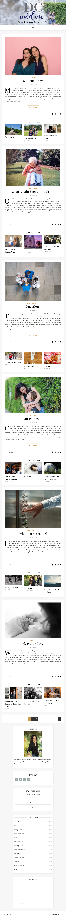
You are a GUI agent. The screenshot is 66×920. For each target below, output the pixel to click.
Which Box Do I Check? (32, 366)
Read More (33, 107)
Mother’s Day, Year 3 (12, 587)
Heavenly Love (33, 643)
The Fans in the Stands (13, 362)
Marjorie (10, 114)
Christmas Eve (49, 366)
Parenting (33, 188)
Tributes (16, 861)
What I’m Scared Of (33, 534)
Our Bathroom (33, 419)
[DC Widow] (33, 11)
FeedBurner (36, 807)
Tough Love (28, 477)
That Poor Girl (10, 137)
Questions (33, 306)
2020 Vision (28, 251)
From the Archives (19, 834)
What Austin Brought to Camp (33, 191)
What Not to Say (33, 303)
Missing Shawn (18, 845)
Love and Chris (18, 842)
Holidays (17, 838)
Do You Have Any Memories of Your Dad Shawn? (13, 704)
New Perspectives (19, 849)
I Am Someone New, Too (33, 80)
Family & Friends (33, 77)
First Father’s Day (30, 138)
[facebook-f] (4, 914)
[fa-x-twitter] (7, 914)
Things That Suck (33, 530)
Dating (33, 640)
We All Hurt (28, 589)
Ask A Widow (18, 822)
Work (15, 869)
